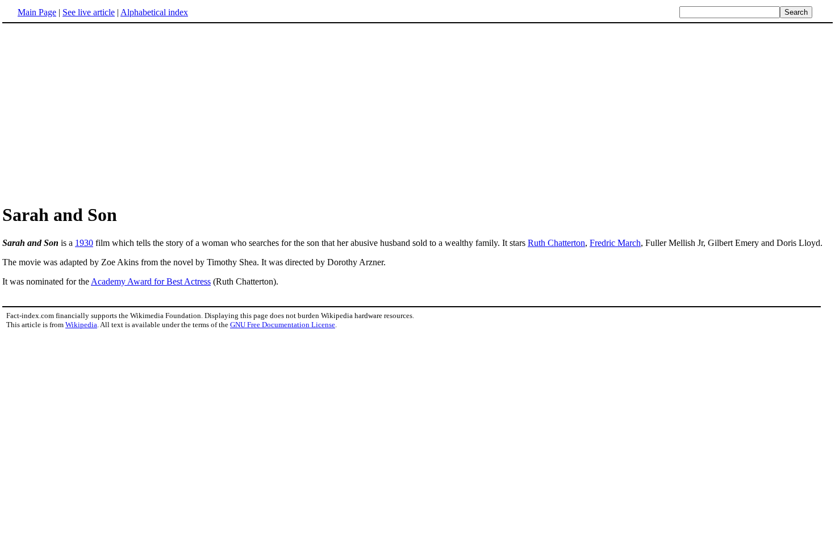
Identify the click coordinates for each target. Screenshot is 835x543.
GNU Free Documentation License (282, 324)
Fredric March (615, 243)
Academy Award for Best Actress (151, 281)
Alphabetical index (154, 12)
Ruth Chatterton (556, 243)
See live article (88, 12)
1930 (84, 243)
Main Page (37, 12)
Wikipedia (81, 324)
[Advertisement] (417, 113)
